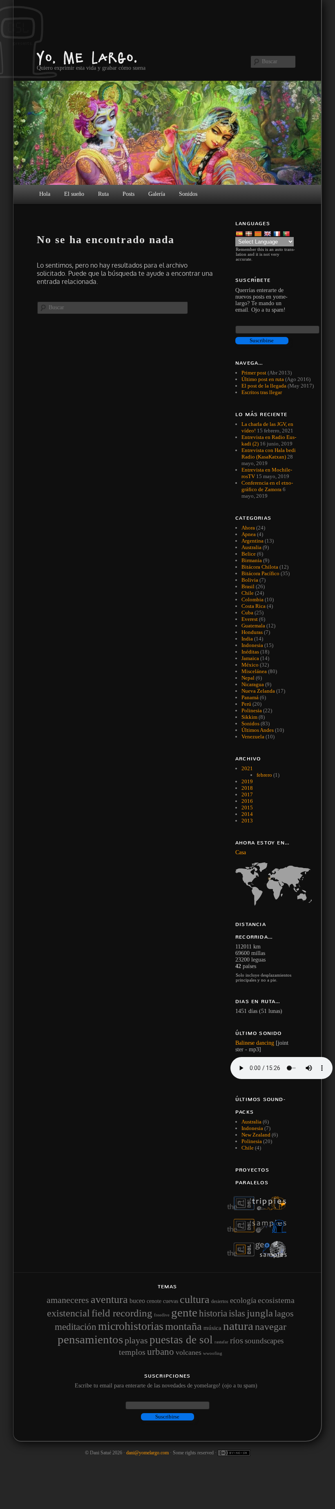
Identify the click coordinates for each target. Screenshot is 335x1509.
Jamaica (250, 658)
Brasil (248, 586)
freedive (162, 1315)
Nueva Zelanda (258, 691)
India (247, 639)
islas (237, 1313)
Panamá (250, 697)
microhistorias (130, 1326)
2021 (247, 768)
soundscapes (264, 1340)
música (212, 1328)
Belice (248, 554)
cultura (195, 1299)
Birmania (251, 560)
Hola (44, 194)
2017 (247, 794)
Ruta (103, 194)
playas (136, 1340)
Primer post (253, 373)
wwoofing (212, 1353)
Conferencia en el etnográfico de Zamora (267, 486)
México (250, 665)
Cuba (247, 612)
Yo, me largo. (87, 57)
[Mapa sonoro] (261, 1256)
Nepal (248, 678)
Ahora (248, 528)
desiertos (219, 1301)
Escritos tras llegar (261, 392)
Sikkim (249, 717)
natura (238, 1325)
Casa (240, 852)
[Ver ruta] (266, 884)
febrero (264, 775)
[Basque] (249, 233)
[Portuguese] (287, 233)
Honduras (252, 632)
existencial (68, 1313)
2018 (247, 788)
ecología (243, 1300)
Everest (249, 619)
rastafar (221, 1341)
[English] (268, 233)
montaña (183, 1326)
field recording (122, 1312)
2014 (247, 814)
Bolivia (249, 580)
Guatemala (253, 626)
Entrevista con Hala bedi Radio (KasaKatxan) (268, 453)
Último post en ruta (262, 379)
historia (213, 1313)
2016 (247, 801)
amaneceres (68, 1300)
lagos (284, 1313)
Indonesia (252, 645)
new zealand (255, 1135)
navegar (270, 1326)
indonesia (252, 1128)
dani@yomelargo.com (147, 1453)
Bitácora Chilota (259, 567)
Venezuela (252, 736)
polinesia (251, 1141)
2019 (247, 781)
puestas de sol (181, 1340)
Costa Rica (253, 606)
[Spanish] (240, 233)
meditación (75, 1327)
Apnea (248, 534)
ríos (236, 1340)
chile (247, 1148)
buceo (137, 1301)
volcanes (188, 1352)
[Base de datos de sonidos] (261, 1231)
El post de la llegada (263, 386)
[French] (277, 233)
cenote (154, 1301)
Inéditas (250, 652)
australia (251, 1122)
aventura (109, 1299)
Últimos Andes (257, 730)
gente (184, 1312)
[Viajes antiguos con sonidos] (261, 1208)
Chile (247, 593)
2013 (247, 821)
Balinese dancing (254, 1043)
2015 (247, 807)
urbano (160, 1351)
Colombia (252, 599)
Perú (246, 704)
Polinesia (251, 710)
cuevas (170, 1301)
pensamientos (90, 1339)
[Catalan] (259, 233)
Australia (251, 547)
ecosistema (276, 1300)
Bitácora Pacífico (260, 573)
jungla (260, 1312)
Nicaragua (252, 684)
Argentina (252, 541)
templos (132, 1351)
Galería (156, 194)
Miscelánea (254, 671)
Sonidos (250, 723)
